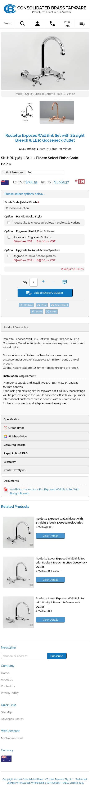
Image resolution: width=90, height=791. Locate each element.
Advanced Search (12, 718)
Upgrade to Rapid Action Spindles (31, 250)
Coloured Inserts (14, 444)
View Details (50, 535)
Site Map (6, 712)
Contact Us (8, 686)
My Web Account (12, 738)
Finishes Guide (17, 436)
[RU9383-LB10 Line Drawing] (27, 113)
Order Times (16, 427)
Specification (12, 419)
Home (5, 673)
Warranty (10, 461)
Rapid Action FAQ (16, 453)
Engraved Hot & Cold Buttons (29, 231)
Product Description (16, 327)
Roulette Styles (14, 470)
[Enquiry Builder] (82, 23)
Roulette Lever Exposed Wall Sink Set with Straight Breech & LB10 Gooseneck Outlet (61, 562)
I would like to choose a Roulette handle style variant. (46, 222)
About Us (7, 679)
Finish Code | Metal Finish (20, 202)
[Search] (22, 23)
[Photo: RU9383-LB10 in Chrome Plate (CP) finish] (45, 61)
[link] (45, 7)
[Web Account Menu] (37, 23)
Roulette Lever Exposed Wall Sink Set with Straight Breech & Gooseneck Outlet (60, 602)
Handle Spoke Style (23, 216)
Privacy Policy (10, 692)
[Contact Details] (52, 23)
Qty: (25, 282)
